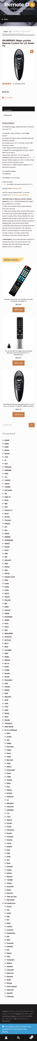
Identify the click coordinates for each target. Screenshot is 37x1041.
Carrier (9, 843)
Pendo (7, 590)
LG (10, 31)
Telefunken (8, 723)
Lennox (9, 870)
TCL (6, 477)
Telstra (7, 483)
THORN (7, 670)
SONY (6, 473)
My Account (6, 1037)
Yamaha (7, 686)
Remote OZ (18, 4)
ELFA (8, 850)
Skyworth (8, 560)
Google (7, 677)
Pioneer (7, 567)
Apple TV (8, 497)
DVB (6, 557)
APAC (8, 733)
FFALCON (8, 600)
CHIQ (6, 570)
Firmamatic (10, 960)
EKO (6, 603)
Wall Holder (10, 900)
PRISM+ (7, 690)
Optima (9, 883)
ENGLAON (8, 697)
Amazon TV (8, 510)
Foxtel (7, 583)
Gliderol (9, 963)
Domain (9, 823)
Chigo (9, 763)
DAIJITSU (10, 893)
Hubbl (6, 710)
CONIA (9, 776)
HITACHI (9, 793)
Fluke (6, 580)
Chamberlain (11, 933)
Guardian (10, 966)
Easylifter (10, 946)
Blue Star (10, 760)
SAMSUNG (8, 470)
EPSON (7, 713)
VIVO (6, 463)
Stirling (9, 873)
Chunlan (9, 780)
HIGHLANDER (9, 633)
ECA (8, 950)
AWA (6, 503)
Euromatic (10, 886)
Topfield (7, 480)
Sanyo (7, 550)
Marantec (10, 976)
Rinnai (9, 890)
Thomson (8, 520)
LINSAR (7, 613)
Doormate (10, 943)
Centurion (10, 930)
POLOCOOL (10, 830)
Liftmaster (10, 970)
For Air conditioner (11, 730)
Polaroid (7, 610)
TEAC (6, 457)
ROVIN (7, 667)
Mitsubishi (10, 803)
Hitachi (7, 533)
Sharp (6, 500)
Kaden (9, 756)
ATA (8, 910)
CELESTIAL (8, 637)
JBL (6, 493)
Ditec (8, 940)
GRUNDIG (8, 537)
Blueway (9, 876)
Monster (7, 673)
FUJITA (9, 826)
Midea (9, 783)
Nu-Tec (7, 663)
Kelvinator (10, 796)
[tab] (18, 109)
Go (32, 425)
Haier (8, 853)
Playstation (8, 680)
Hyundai (7, 720)
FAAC (8, 956)
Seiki (6, 553)
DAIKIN (9, 743)
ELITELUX (8, 640)
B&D (8, 916)
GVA (6, 530)
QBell (6, 653)
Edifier (7, 607)
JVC (6, 527)
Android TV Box (10, 577)
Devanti (7, 547)
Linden (7, 587)
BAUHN (7, 450)
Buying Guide (16, 188)
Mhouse (9, 983)
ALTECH (7, 517)
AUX (8, 740)
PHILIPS (7, 597)
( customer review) (19, 83)
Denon (7, 513)
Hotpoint (10, 866)
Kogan (9, 773)
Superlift (10, 993)
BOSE (6, 693)
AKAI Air (9, 820)
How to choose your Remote (18, 195)
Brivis (8, 863)
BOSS (8, 923)
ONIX (6, 630)
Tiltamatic (10, 996)
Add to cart (18, 310)
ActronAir (10, 836)
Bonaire (9, 833)
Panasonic (8, 467)
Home (6, 31)
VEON (6, 700)
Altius (6, 717)
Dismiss (5, 1032)
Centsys (9, 926)
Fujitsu (9, 750)
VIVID (6, 683)
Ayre (8, 860)
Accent (9, 906)
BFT (8, 920)
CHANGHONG (9, 540)
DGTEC (7, 593)
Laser (6, 703)
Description (8, 110)
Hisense (7, 453)
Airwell (9, 737)
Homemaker (11, 770)
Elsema (9, 953)
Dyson (9, 753)
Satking (7, 543)
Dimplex (9, 846)
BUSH (6, 647)
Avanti (9, 913)
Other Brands (9, 726)
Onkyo (7, 627)
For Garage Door (10, 903)
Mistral (9, 766)
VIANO (7, 447)
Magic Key (10, 973)
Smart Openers (12, 986)
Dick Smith (8, 490)
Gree (8, 786)
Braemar (9, 840)
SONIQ (7, 443)
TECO (6, 706)
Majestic (7, 660)
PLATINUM (8, 650)
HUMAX (7, 620)
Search (18, 1037)
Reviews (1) (8, 115)
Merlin (9, 980)
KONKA (7, 657)
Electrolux (10, 746)
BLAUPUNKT (9, 617)
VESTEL (7, 573)
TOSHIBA (8, 487)
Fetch (6, 623)
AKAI (6, 507)
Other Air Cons (11, 896)
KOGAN (7, 440)
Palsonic (7, 523)
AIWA (6, 563)
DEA (8, 936)
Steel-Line (10, 990)
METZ (6, 643)
